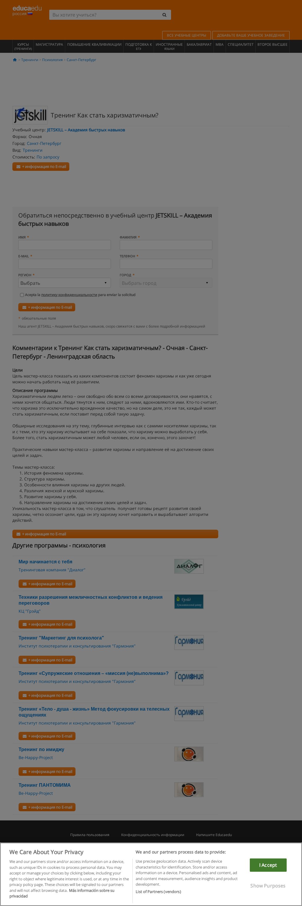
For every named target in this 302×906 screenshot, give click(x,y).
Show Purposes (267, 885)
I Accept (268, 865)
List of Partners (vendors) (158, 891)
